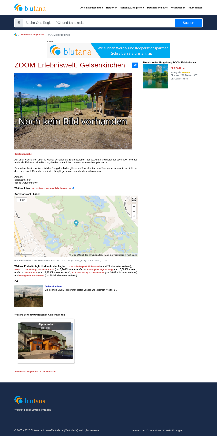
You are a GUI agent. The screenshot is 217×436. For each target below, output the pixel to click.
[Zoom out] (134, 211)
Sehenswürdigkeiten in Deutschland (35, 371)
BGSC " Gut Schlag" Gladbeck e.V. (34, 269)
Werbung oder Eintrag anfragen (32, 409)
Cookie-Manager (172, 430)
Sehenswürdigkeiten (32, 34)
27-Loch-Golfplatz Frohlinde (88, 272)
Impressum (138, 430)
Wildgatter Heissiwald (31, 275)
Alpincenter (45, 324)
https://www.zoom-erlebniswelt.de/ (51, 188)
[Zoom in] (134, 206)
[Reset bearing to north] (134, 216)
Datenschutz (153, 430)
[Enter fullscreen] (134, 199)
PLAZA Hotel (178, 68)
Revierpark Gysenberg (100, 269)
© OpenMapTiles (78, 255)
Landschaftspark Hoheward (84, 266)
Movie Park (31, 272)
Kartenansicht (23, 154)
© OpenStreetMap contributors (106, 255)
